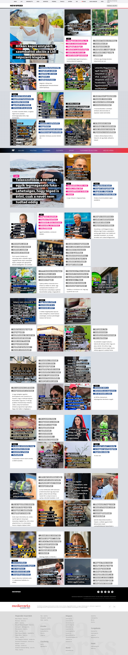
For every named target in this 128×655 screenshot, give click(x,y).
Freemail (54, 1)
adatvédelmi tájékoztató (77, 596)
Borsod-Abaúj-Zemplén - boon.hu (24, 625)
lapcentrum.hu (95, 637)
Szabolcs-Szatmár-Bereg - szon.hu (24, 647)
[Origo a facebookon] (98, 592)
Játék (102, 1)
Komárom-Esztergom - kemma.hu (24, 641)
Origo (15, 1)
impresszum (106, 596)
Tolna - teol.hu (19, 649)
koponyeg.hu (94, 633)
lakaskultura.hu (70, 623)
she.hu (93, 622)
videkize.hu (69, 639)
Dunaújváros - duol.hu (21, 629)
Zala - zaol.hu (44, 620)
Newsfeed (45, 1)
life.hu (92, 620)
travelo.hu (68, 633)
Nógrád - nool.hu (20, 643)
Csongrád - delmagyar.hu (22, 627)
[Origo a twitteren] (102, 592)
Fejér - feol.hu (19, 631)
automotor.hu (69, 620)
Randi (84, 1)
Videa (38, 1)
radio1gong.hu (95, 646)
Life (21, 1)
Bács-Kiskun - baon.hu (21, 618)
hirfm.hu (93, 648)
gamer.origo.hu (70, 625)
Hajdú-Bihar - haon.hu (21, 635)
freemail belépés (112, 6)
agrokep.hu (43, 646)
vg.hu (42, 644)
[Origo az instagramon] (105, 592)
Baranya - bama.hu (20, 620)
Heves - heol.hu (19, 637)
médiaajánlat (113, 596)
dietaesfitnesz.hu (70, 635)
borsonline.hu (69, 650)
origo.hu (42, 635)
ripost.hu (93, 616)
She (77, 1)
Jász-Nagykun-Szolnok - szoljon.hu (25, 639)
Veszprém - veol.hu (45, 618)
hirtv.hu (42, 633)
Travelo (62, 1)
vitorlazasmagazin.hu (71, 637)
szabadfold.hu (44, 631)
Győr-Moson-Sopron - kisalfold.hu (24, 633)
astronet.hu (69, 618)
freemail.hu (94, 631)
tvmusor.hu (69, 641)
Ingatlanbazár (93, 1)
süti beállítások (99, 596)
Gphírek (70, 1)
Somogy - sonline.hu (21, 645)
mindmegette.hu (70, 631)
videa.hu (93, 635)
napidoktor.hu (69, 629)
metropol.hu (94, 618)
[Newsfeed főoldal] (16, 592)
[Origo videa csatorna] (109, 592)
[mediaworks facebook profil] (110, 606)
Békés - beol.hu (19, 623)
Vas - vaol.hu (44, 616)
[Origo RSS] (112, 592)
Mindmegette (29, 1)
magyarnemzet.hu (45, 629)
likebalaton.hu (69, 627)
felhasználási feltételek (89, 596)
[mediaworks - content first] (21, 606)
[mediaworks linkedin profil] (114, 606)
